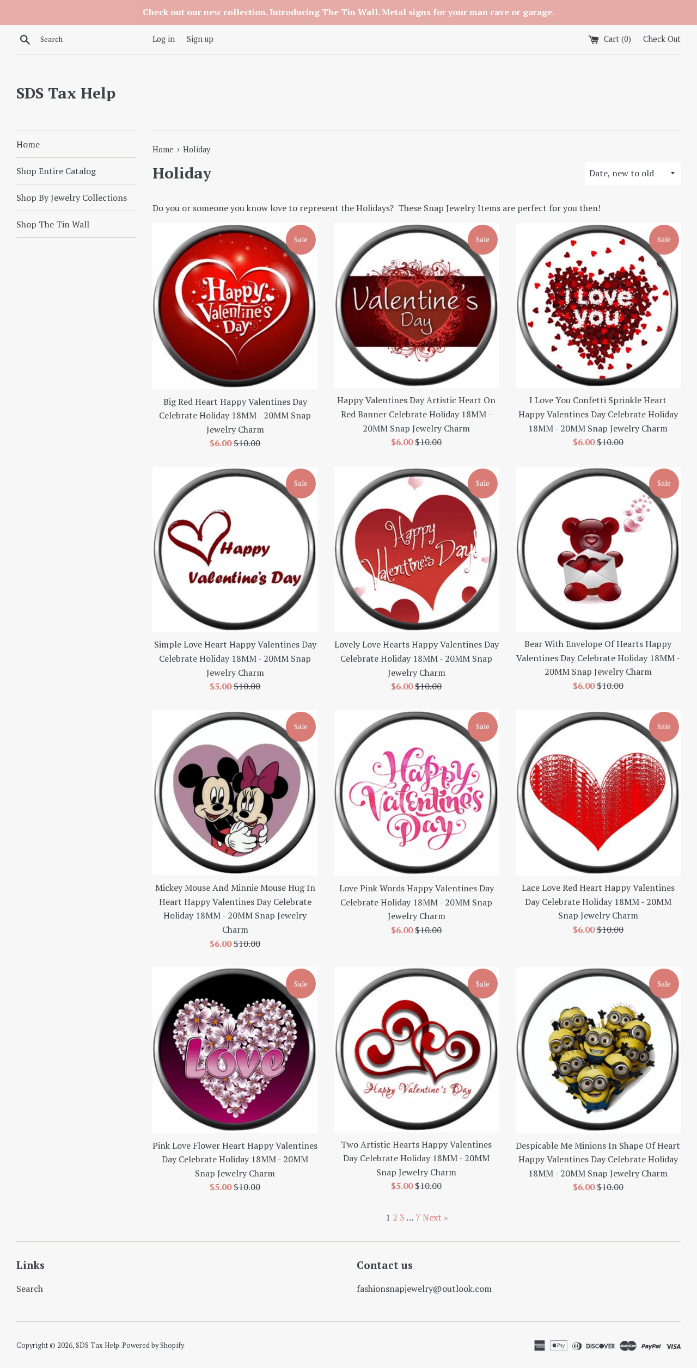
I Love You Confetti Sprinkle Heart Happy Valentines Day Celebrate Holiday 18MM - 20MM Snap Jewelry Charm (598, 414)
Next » (435, 1217)
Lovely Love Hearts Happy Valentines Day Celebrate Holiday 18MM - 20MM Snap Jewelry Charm (416, 658)
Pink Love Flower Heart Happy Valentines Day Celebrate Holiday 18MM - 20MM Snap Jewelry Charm (234, 1159)
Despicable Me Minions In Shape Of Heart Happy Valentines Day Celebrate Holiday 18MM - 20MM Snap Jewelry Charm (598, 1159)
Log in (163, 39)
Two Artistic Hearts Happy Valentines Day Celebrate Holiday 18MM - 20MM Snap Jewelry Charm (416, 1158)
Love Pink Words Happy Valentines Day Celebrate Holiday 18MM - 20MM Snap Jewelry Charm (416, 902)
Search (29, 1289)
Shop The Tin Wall (52, 224)
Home (28, 144)
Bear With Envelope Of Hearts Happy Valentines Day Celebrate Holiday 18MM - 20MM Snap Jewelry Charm (598, 657)
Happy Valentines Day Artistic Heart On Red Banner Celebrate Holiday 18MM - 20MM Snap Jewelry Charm (416, 414)
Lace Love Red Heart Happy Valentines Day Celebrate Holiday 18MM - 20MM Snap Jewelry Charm (598, 901)
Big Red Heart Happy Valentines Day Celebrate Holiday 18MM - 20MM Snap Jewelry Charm (235, 415)
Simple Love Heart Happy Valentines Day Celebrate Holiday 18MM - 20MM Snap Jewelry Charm (235, 658)
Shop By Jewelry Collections (71, 198)
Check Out (662, 39)
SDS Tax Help (65, 93)
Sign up (200, 39)
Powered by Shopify (153, 1345)
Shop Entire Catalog (56, 171)
